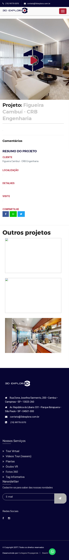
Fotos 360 (12, 471)
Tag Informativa (15, 477)
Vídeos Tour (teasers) (18, 456)
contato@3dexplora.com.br (24, 416)
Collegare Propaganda (28, 553)
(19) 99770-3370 (18, 422)
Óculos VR (12, 466)
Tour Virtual (12, 451)
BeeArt (45, 553)
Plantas (10, 461)
